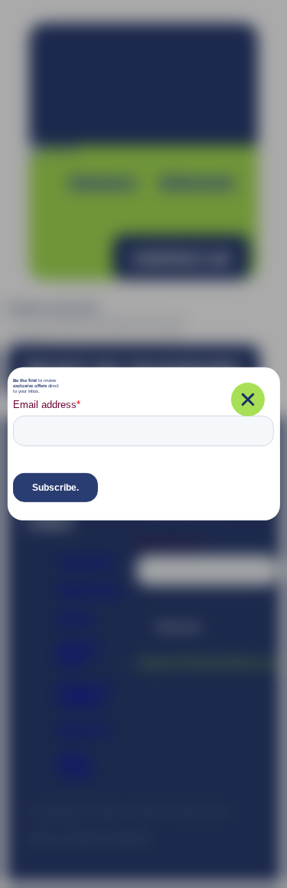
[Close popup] (248, 399)
